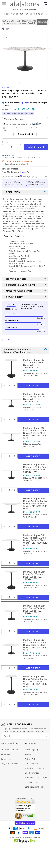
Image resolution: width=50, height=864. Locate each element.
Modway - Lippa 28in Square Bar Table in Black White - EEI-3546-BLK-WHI (34, 364)
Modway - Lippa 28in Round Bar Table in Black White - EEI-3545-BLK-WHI (34, 576)
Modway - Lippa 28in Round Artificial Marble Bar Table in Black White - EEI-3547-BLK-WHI (35, 681)
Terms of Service (33, 782)
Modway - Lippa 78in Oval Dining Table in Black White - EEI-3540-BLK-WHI (34, 398)
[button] (45, 3)
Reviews (29, 754)
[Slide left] (19, 83)
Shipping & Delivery (34, 768)
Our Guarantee (32, 773)
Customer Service (9, 749)
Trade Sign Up (32, 749)
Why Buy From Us (9, 763)
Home (7, 28)
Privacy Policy (31, 763)
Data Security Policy (34, 787)
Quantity (5, 142)
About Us (5, 754)
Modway (5, 87)
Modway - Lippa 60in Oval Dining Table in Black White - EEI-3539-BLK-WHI (34, 610)
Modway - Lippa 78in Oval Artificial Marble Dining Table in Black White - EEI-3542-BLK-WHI (35, 433)
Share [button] (7, 339)
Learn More (28, 113)
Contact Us (6, 759)
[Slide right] (31, 83)
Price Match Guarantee (36, 777)
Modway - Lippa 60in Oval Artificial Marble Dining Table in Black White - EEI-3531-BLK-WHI (35, 645)
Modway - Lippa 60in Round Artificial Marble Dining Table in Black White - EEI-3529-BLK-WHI (35, 503)
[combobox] (25, 14)
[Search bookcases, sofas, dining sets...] (45, 14)
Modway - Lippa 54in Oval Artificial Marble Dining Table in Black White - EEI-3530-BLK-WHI (35, 540)
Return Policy (31, 759)
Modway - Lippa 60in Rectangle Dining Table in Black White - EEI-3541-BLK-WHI (35, 468)
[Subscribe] (46, 736)
